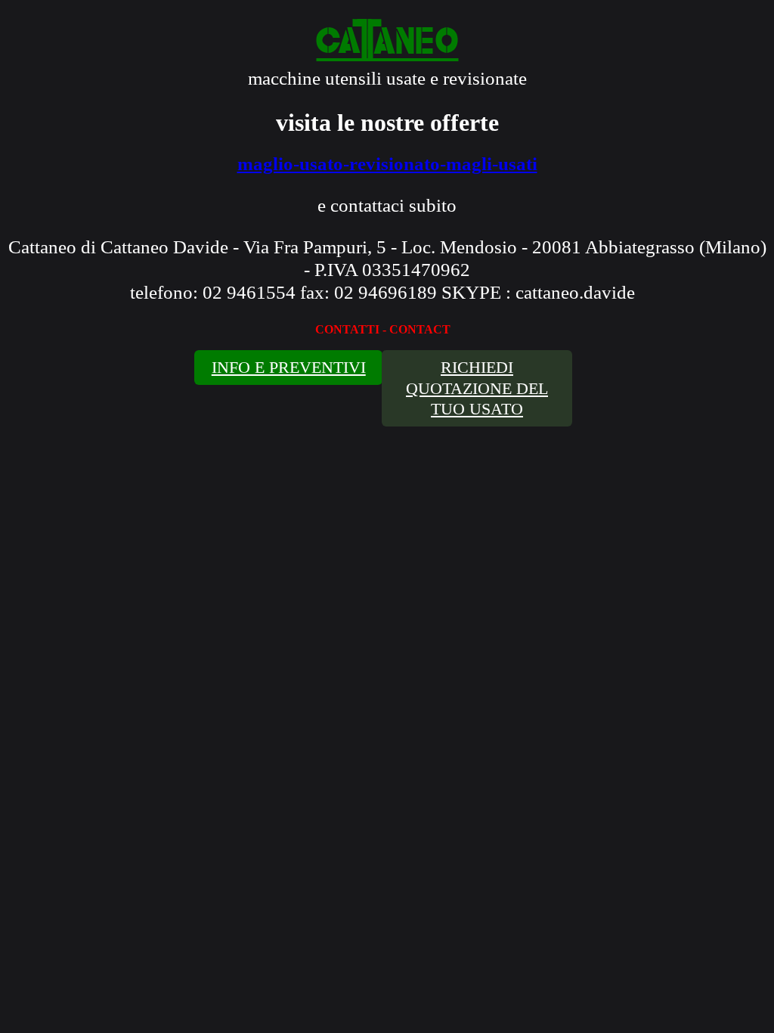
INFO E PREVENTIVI (289, 367)
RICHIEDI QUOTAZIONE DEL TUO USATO (477, 388)
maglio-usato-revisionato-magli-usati (387, 164)
